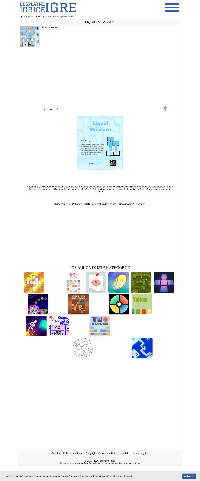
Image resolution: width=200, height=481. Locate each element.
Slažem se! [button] (189, 476)
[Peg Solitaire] (79, 335)
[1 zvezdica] (26, 107)
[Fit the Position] (162, 335)
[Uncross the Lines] (83, 357)
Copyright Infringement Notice (102, 453)
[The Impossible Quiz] (59, 335)
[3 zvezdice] (51, 107)
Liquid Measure (100, 22)
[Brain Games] (96, 291)
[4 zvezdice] (63, 107)
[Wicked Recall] (121, 357)
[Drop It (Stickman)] (123, 335)
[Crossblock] (34, 291)
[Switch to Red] (164, 291)
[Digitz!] (118, 291)
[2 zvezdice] (38, 107)
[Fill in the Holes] (78, 313)
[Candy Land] (162, 313)
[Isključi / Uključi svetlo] (165, 108)
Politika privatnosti (73, 453)
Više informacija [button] (125, 476)
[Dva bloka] (100, 335)
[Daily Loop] (53, 291)
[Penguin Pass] (142, 357)
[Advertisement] (100, 70)
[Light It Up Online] (36, 335)
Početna (56, 453)
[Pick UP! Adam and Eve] (141, 291)
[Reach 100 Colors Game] (73, 291)
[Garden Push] (62, 357)
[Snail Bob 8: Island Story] (37, 357)
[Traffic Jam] (144, 335)
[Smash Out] (102, 357)
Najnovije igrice (140, 453)
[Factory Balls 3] (38, 313)
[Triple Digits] (58, 313)
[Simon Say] (119, 313)
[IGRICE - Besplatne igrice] (48, 14)
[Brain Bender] (142, 313)
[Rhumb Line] (99, 313)
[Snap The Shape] (165, 357)
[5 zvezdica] (76, 107)
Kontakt (125, 453)
